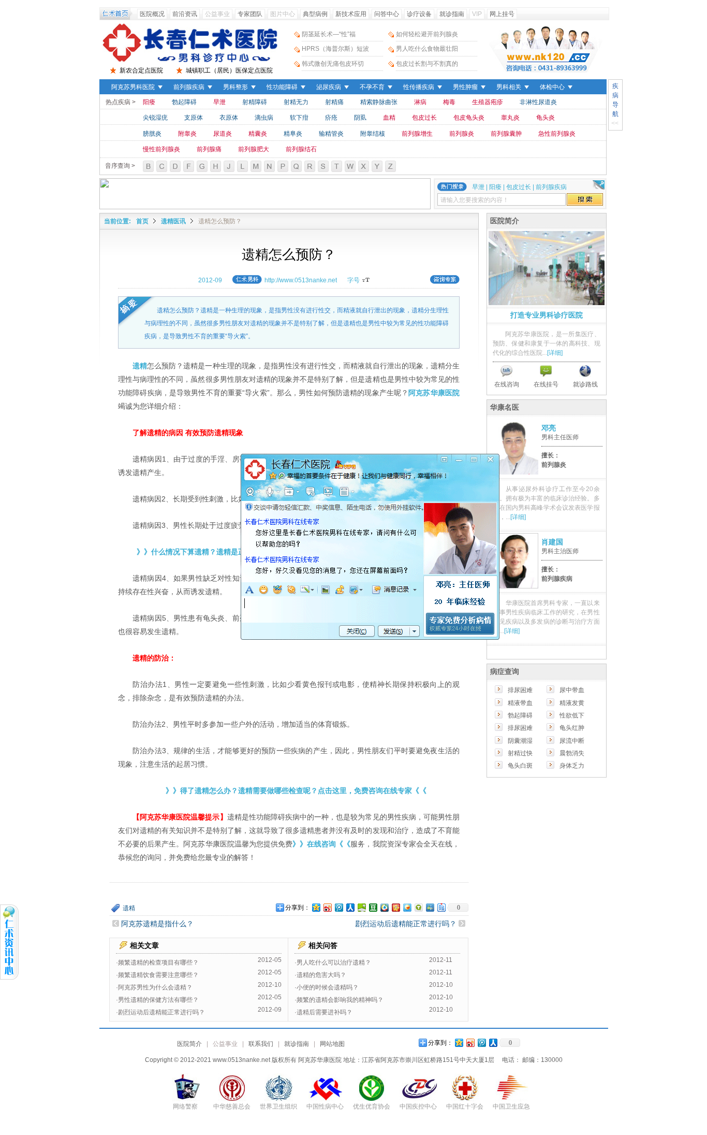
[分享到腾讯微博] (338, 907)
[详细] (555, 352)
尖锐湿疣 (155, 117)
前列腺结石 (301, 149)
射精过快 (520, 753)
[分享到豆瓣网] (372, 907)
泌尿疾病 (328, 87)
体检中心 (552, 87)
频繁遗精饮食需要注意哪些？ (158, 975)
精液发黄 (571, 703)
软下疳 (299, 117)
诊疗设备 (419, 14)
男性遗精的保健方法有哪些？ (158, 999)
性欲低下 (571, 715)
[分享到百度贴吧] (441, 907)
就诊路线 (585, 384)
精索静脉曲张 (378, 102)
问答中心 (386, 14)
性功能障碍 (282, 87)
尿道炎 (222, 133)
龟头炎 (545, 117)
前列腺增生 (417, 133)
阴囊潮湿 (520, 740)
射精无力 (296, 102)
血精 (389, 117)
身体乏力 (571, 765)
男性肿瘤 (465, 87)
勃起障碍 (184, 102)
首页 (142, 221)
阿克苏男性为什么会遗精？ (155, 987)
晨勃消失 (571, 753)
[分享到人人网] (350, 907)
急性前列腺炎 (557, 133)
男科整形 (235, 87)
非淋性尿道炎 (538, 102)
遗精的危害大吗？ (321, 975)
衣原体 (228, 117)
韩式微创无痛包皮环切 (333, 63)
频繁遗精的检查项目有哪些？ (158, 962)
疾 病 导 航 (615, 100)
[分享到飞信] (407, 907)
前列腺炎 (461, 133)
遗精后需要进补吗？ (324, 1012)
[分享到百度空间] (361, 907)
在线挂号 (546, 384)
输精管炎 (331, 133)
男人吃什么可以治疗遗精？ (334, 962)
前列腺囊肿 (506, 133)
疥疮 (331, 117)
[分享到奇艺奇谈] (418, 907)
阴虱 (360, 117)
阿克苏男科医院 (133, 87)
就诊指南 (451, 14)
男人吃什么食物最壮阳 (427, 48)
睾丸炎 (510, 117)
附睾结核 (372, 133)
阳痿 (149, 102)
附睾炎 (187, 133)
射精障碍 (254, 102)
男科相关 (508, 87)
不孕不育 (372, 87)
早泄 (219, 102)
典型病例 (315, 14)
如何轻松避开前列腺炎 (427, 34)
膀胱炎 (152, 133)
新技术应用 (350, 14)
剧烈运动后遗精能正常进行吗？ (405, 924)
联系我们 (260, 1043)
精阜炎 (293, 133)
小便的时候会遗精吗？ (328, 987)
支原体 (193, 117)
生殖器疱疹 (487, 102)
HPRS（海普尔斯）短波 (335, 48)
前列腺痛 (209, 149)
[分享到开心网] (395, 907)
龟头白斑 (520, 765)
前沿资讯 (184, 14)
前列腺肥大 (253, 149)
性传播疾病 (418, 87)
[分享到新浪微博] (327, 907)
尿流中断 (571, 740)
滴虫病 (264, 117)
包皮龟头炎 (468, 117)
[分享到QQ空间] (315, 907)
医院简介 (189, 1043)
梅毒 (449, 102)
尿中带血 (571, 690)
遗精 (129, 908)
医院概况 (152, 14)
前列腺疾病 (188, 87)
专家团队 (250, 14)
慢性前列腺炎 (161, 149)
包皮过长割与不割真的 (427, 63)
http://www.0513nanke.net (300, 280)
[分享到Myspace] (429, 907)
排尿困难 (520, 690)
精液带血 (520, 703)
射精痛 (334, 102)
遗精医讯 (173, 221)
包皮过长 (424, 117)
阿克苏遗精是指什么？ (157, 924)
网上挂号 (502, 14)
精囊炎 (257, 133)
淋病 (420, 102)
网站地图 (332, 1043)
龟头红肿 (571, 727)
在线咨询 (506, 384)
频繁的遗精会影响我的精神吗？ (340, 999)
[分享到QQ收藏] (384, 907)
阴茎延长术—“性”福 (329, 34)
